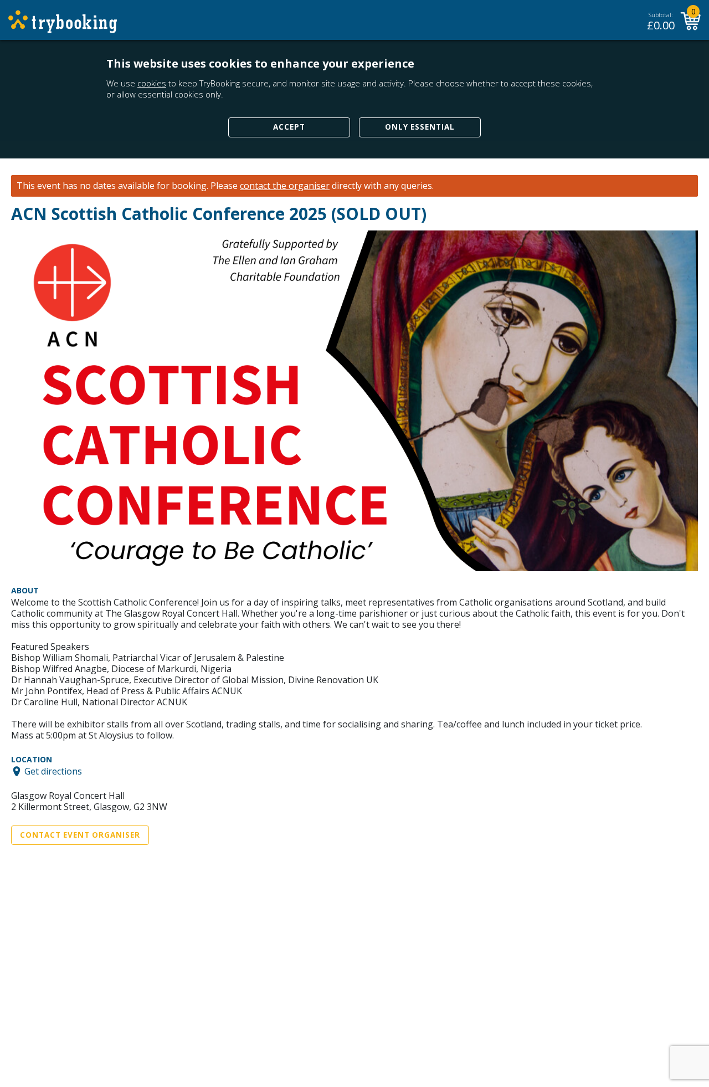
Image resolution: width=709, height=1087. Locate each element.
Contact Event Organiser (80, 835)
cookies (151, 83)
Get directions (53, 771)
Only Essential (420, 127)
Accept (289, 127)
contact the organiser (285, 186)
